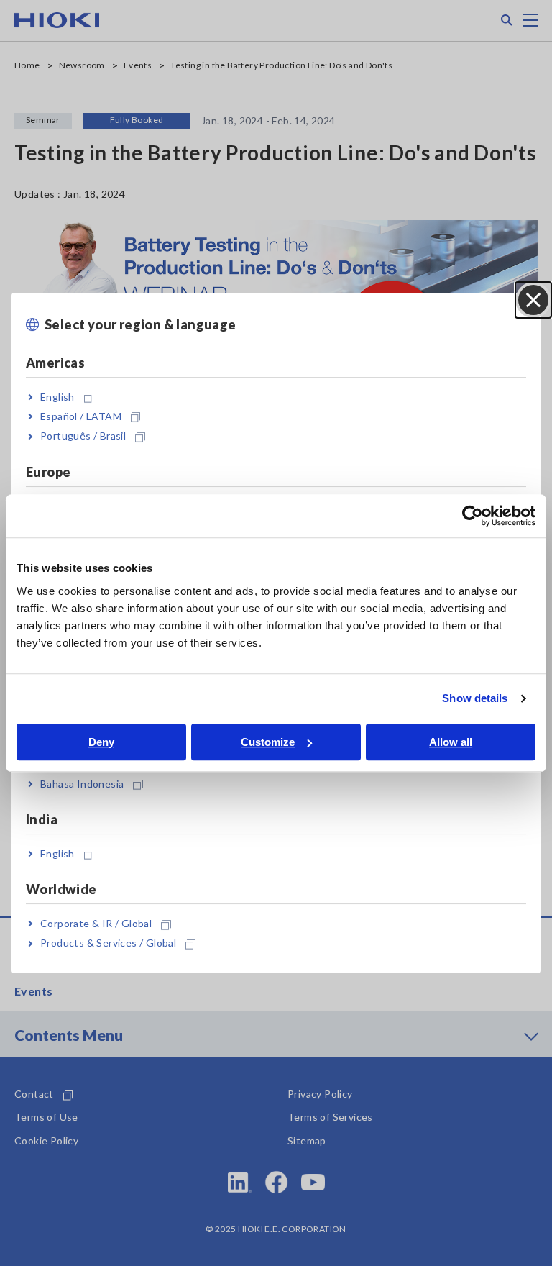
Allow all (450, 742)
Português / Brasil (83, 435)
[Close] (533, 300)
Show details (474, 698)
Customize (268, 742)
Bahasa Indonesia (82, 784)
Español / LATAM (80, 416)
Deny (101, 742)
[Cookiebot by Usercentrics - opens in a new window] (472, 516)
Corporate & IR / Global (96, 923)
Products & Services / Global (108, 943)
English (57, 397)
